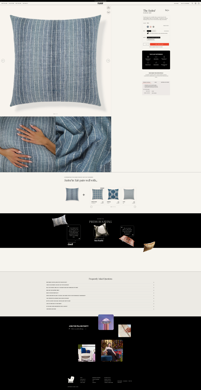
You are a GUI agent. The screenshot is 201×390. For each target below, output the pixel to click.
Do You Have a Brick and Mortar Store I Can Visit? (56, 341)
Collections (11, 3)
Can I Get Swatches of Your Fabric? (54, 338)
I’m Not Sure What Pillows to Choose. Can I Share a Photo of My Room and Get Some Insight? (66, 330)
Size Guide (176, 3)
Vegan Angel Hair (151, 39)
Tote (124, 201)
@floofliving (79, 363)
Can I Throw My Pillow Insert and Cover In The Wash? (57, 333)
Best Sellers (18, 3)
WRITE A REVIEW (100, 294)
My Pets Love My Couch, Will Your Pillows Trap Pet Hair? (58, 335)
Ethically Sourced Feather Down (154, 37)
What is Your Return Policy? (52, 327)
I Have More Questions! (51, 343)
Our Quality (25, 3)
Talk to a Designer (185, 3)
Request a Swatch (166, 25)
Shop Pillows (4, 3)
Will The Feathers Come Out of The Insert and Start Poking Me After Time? (62, 322)
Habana (109, 201)
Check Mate (94, 201)
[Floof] (100, 3)
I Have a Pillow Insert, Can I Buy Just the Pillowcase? (57, 319)
